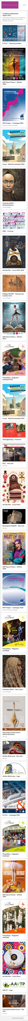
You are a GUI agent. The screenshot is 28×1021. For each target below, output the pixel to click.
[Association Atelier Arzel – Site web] (14, 1001)
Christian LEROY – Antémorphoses (9, 204)
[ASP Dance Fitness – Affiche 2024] (14, 548)
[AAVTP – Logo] (14, 984)
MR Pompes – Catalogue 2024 (13, 608)
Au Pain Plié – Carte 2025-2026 (13, 270)
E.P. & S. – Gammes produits (12, 43)
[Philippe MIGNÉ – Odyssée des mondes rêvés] (14, 283)
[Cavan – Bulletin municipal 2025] (14, 400)
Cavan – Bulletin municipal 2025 (13, 418)
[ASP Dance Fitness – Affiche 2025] (14, 318)
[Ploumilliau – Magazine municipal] (14, 630)
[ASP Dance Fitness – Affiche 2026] (14, 64)
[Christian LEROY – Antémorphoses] (14, 185)
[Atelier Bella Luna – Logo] (14, 768)
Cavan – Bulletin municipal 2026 (13, 164)
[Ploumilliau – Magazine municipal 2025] (14, 359)
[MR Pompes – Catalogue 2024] (14, 589)
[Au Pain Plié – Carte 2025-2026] (14, 252)
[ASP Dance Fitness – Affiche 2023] (14, 876)
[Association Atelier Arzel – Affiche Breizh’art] (14, 713)
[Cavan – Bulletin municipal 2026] (14, 146)
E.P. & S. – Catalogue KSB (11, 815)
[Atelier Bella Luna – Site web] (14, 747)
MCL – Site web (8, 463)
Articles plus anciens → (19, 1018)
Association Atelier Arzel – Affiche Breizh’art (12, 733)
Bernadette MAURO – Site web (13, 526)
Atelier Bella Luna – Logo (11, 776)
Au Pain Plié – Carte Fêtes (11, 505)
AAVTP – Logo (8, 990)
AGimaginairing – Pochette (12, 439)
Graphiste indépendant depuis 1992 (10, 14)
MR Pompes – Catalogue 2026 (13, 123)
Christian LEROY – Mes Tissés (13, 689)
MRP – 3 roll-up (8, 231)
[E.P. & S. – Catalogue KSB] (14, 797)
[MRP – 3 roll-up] (14, 220)
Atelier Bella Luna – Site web (13, 756)
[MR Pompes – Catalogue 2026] (14, 105)
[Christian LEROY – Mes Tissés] (14, 671)
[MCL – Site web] (14, 452)
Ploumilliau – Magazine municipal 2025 (11, 378)
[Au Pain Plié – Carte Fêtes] (14, 486)
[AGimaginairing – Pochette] (14, 430)
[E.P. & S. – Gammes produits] (14, 33)
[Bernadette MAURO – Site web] (14, 516)
